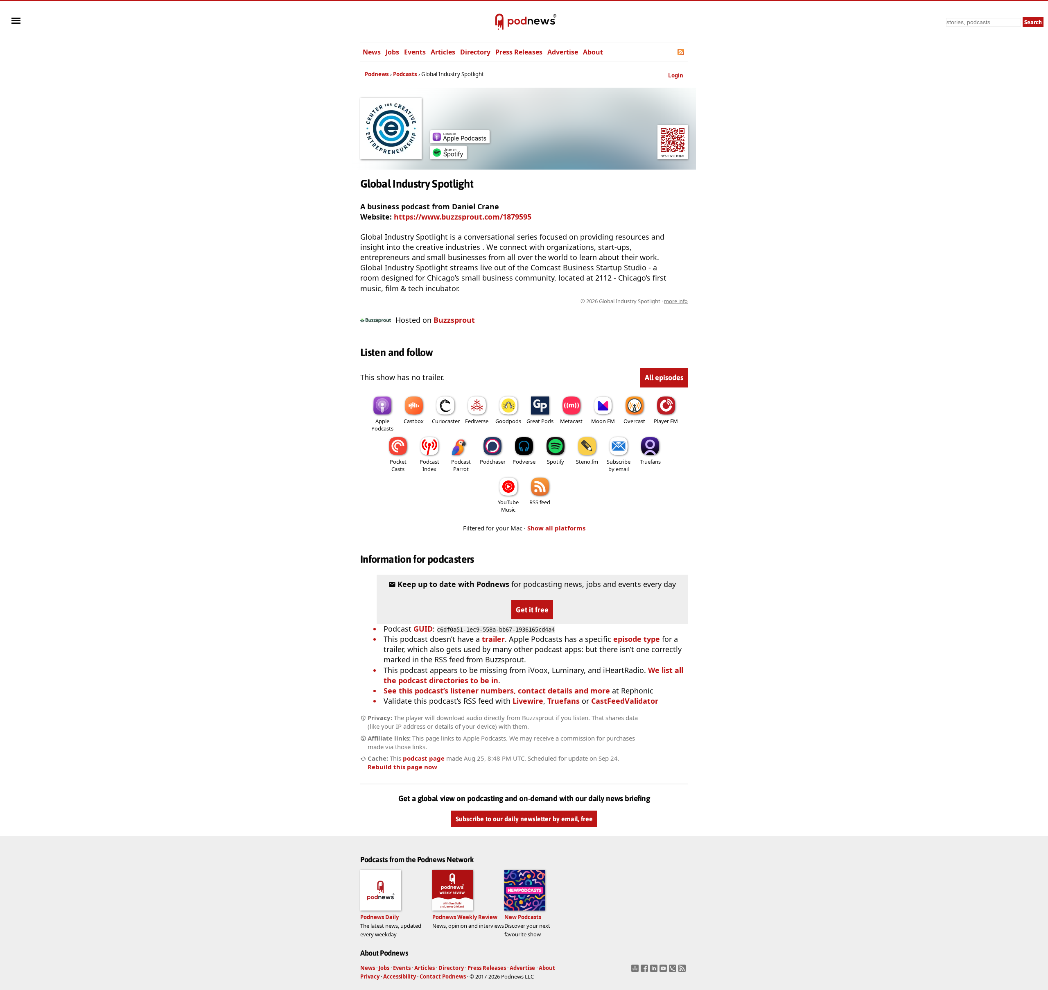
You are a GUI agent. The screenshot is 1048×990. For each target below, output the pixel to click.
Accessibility (399, 976)
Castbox (414, 421)
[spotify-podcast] (448, 156)
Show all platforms (556, 528)
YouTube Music (508, 505)
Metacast (571, 421)
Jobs (392, 52)
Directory (475, 52)
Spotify (555, 461)
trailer (493, 639)
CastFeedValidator (624, 701)
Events (415, 52)
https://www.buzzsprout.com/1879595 (462, 217)
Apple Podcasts (382, 424)
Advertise (562, 52)
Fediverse (476, 421)
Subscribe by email (618, 465)
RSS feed (539, 502)
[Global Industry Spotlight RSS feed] (681, 52)
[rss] (683, 970)
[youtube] (664, 970)
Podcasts (405, 74)
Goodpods (508, 421)
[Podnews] (499, 22)
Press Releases (518, 52)
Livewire (528, 701)
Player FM (666, 421)
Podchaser (493, 461)
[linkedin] (655, 970)
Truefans (650, 461)
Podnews (377, 74)
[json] (673, 970)
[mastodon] (636, 970)
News (372, 52)
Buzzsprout (454, 320)
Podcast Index (429, 465)
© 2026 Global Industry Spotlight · (634, 301)
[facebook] (645, 970)
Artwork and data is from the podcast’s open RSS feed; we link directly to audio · (558, 301)
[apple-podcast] (460, 140)
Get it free (532, 609)
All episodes (664, 377)
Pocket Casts (398, 465)
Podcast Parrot (461, 465)
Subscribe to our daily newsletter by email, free (524, 818)
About (593, 52)
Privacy (369, 976)
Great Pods (539, 421)
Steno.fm (587, 461)
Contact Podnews (443, 976)
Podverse (524, 461)
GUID (423, 629)
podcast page (424, 758)
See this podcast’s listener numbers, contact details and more (497, 690)
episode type (636, 639)
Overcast (634, 421)
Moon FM (603, 421)
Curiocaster (446, 421)
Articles (443, 52)
